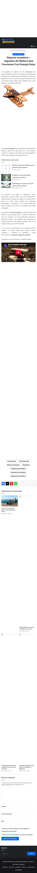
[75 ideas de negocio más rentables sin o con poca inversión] (9, 699)
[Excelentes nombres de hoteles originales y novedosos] (6, 177)
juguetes (27, 465)
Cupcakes (4, 867)
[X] (7, 483)
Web (2, 821)
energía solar (24, 461)
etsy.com (25, 155)
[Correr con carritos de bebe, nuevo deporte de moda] (9, 500)
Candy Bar (11, 867)
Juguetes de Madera (19, 468)
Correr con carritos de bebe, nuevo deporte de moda (8, 509)
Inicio (13, 50)
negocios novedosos (19, 472)
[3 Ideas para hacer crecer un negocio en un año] (27, 560)
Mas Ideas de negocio (18, 864)
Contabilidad (18, 870)
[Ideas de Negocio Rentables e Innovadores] (8, 41)
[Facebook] (3, 483)
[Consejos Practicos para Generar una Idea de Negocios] (27, 699)
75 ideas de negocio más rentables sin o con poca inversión (8, 767)
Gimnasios (18, 867)
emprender (12, 461)
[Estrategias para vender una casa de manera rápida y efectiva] (6, 185)
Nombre (4, 806)
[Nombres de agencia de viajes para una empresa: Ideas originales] (6, 168)
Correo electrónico (7, 814)
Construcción (31, 867)
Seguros (24, 867)
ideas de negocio (13, 465)
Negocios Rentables (18, 476)
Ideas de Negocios (21, 50)
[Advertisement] (18, 18)
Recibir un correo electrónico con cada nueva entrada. (18, 834)
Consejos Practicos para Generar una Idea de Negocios (26, 767)
